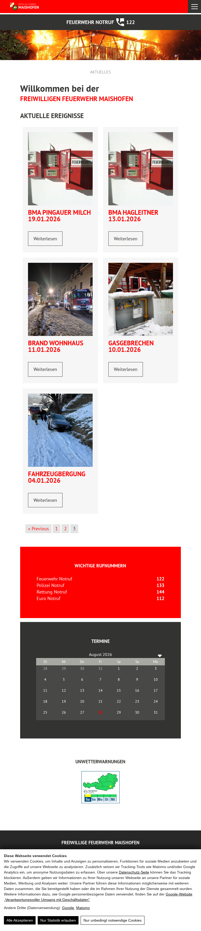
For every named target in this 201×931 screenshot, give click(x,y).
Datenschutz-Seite (134, 872)
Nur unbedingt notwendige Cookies (112, 920)
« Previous (38, 529)
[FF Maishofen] (33, 6)
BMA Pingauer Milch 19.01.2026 (59, 215)
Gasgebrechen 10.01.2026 (131, 346)
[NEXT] (160, 654)
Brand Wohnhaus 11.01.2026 (55, 346)
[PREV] (41, 654)
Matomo (83, 908)
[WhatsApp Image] (60, 299)
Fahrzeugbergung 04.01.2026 (56, 477)
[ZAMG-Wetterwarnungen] (100, 802)
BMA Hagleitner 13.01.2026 (133, 215)
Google (68, 908)
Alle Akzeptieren (20, 920)
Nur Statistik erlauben (58, 920)
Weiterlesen (45, 239)
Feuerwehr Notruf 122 (100, 22)
